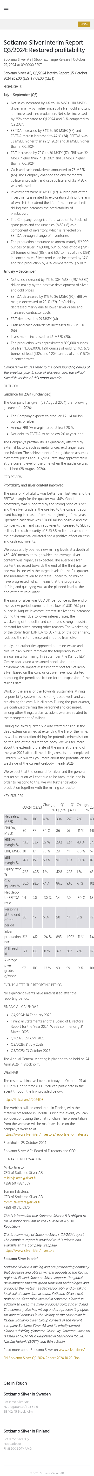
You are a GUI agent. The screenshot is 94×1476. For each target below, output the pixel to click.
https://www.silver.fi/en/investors (29, 1251)
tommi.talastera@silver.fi (22, 1202)
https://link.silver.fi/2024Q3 (23, 1100)
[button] (6, 9)
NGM (84, 24)
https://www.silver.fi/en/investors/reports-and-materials (46, 1135)
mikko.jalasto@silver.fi (19, 1178)
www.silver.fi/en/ (72, 1350)
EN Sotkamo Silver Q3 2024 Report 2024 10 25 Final (42, 1358)
